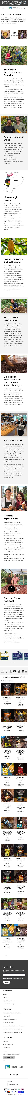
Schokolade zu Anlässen (8, 1022)
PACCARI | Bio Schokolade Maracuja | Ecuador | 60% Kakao (7, 779)
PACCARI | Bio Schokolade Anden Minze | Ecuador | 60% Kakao (7, 914)
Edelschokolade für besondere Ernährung (12, 1029)
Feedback (5, 994)
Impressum (5, 1041)
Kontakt (5, 1051)
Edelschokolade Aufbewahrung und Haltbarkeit (14, 1025)
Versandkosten (6, 1047)
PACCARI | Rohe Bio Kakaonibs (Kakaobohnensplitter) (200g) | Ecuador (7, 725)
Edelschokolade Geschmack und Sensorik (12, 1032)
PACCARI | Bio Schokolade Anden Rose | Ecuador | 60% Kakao (20, 779)
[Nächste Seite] (21, 954)
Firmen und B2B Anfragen (9, 1004)
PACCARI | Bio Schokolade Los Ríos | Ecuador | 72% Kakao (7, 805)
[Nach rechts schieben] (17, 662)
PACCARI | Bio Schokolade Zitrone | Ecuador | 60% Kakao (7, 860)
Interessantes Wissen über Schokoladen (12, 1013)
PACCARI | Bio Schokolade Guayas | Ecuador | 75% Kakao (7, 752)
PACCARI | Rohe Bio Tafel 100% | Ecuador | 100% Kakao (20, 699)
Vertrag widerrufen (8, 1057)
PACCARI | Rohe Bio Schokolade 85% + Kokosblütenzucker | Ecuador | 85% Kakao (7, 833)
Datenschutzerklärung (8, 1044)
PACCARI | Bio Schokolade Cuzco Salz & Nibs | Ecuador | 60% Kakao (20, 752)
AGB (4, 1060)
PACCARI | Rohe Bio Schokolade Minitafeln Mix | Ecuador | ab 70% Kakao (20, 806)
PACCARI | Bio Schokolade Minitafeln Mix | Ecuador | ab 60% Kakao (7, 887)
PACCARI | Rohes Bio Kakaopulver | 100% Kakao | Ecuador (7, 699)
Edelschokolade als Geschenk (9, 1019)
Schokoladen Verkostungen (9, 1000)
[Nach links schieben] (10, 662)
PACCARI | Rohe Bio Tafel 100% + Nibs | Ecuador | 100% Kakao (20, 725)
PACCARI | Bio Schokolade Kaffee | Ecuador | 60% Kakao (20, 914)
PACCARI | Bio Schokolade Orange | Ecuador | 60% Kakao (20, 886)
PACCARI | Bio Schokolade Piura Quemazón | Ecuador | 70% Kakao (21, 941)
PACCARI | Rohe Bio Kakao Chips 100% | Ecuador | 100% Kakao (20, 860)
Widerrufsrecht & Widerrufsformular (11, 1054)
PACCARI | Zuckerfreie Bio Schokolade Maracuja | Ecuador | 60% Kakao (7, 941)
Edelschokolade (6, 1016)
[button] (2, 7)
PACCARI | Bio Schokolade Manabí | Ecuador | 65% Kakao (20, 833)
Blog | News (5, 997)
